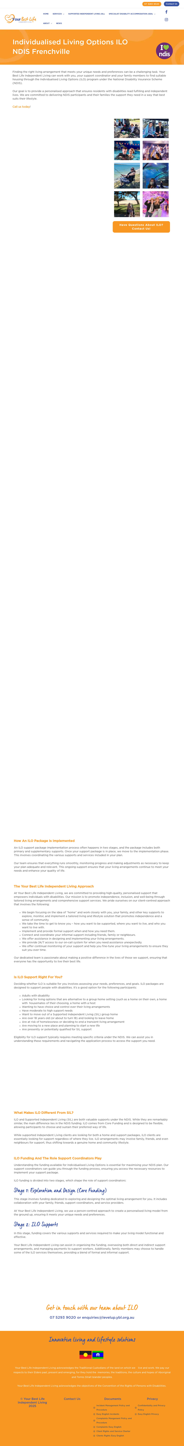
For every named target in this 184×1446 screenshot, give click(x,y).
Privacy (152, 1398)
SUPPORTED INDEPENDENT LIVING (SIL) (86, 14)
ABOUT (46, 23)
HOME (46, 14)
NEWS (59, 23)
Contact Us (171, 4)
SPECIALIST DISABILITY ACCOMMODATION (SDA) (131, 14)
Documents (112, 1398)
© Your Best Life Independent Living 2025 (32, 1402)
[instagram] (167, 19)
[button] (151, 4)
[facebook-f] (167, 11)
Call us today (21, 106)
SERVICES (57, 14)
